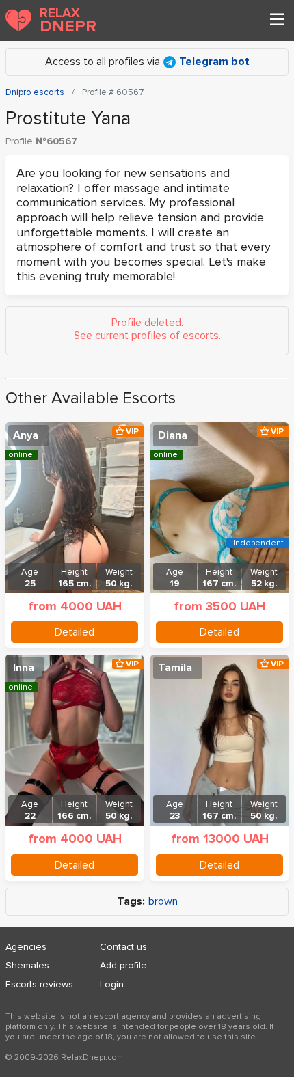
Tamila (175, 667)
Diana (172, 435)
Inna (23, 667)
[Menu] (277, 20)
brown (163, 901)
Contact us (123, 947)
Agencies (25, 947)
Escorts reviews (39, 984)
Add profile (123, 965)
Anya (25, 435)
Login (112, 984)
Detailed (74, 632)
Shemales (27, 965)
